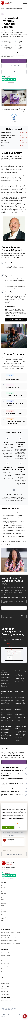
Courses (3, 882)
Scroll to (22, 132)
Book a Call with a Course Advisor (14, 762)
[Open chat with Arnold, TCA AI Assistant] (25, 1016)
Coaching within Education (3, 918)
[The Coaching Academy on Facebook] (2, 1009)
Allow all (8, 827)
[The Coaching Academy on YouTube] (15, 1009)
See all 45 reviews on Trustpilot (14, 854)
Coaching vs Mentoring (6, 963)
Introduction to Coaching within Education (10, 943)
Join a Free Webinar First (14, 66)
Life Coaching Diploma (3, 887)
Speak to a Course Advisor (16, 319)
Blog (2, 971)
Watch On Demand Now (14, 608)
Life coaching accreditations (7, 966)
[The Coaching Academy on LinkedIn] (9, 1009)
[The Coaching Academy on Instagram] (5, 1009)
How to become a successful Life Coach (10, 932)
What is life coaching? (6, 958)
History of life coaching (6, 960)
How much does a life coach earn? (9, 968)
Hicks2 (3, 1016)
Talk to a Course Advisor (14, 61)
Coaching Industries (5, 952)
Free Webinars (5, 929)
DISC (2, 923)
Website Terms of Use (6, 986)
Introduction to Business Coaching (9, 937)
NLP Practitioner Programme (4, 893)
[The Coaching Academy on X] (12, 1009)
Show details (20, 823)
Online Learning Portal (6, 1000)
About (3, 978)
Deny (20, 827)
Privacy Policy (4, 988)
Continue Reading (14, 72)
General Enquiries (5, 983)
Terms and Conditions (6, 994)
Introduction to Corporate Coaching (9, 940)
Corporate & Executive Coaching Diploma (3, 911)
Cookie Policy (4, 991)
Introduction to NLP (5, 935)
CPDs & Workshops (5, 955)
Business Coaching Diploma (3, 903)
